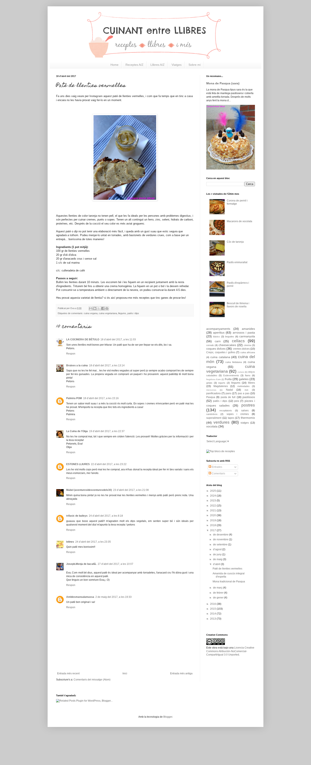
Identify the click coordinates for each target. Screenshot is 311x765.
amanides (248, 328)
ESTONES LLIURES (78, 464)
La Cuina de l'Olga (77, 431)
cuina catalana (220, 357)
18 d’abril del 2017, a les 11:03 (118, 339)
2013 (213, 618)
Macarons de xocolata (239, 221)
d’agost (217, 549)
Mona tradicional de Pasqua (229, 581)
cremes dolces (241, 348)
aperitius (218, 332)
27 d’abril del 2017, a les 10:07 (115, 563)
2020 (213, 515)
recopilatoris (225, 410)
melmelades (243, 386)
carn (218, 341)
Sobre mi (195, 64)
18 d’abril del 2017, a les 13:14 (107, 365)
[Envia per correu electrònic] (91, 308)
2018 (213, 525)
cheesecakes (227, 345)
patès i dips (133, 313)
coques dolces (216, 348)
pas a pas (243, 393)
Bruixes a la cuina (77, 365)
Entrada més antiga (181, 673)
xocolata (211, 426)
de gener (218, 597)
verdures (221, 422)
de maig (218, 559)
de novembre (221, 539)
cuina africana (247, 352)
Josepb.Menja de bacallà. (81, 563)
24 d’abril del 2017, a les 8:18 (106, 515)
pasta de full (228, 397)
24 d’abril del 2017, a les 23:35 (93, 541)
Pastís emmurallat (237, 262)
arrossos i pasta (244, 332)
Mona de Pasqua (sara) (222, 83)
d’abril (217, 564)
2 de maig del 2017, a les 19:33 (113, 596)
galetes (244, 379)
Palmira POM (74, 398)
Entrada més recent (68, 673)
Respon (70, 353)
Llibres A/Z (157, 64)
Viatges (177, 64)
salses (245, 410)
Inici (124, 673)
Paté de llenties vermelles (227, 568)
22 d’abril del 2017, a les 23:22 (109, 464)
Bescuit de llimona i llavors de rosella (238, 305)
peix (236, 401)
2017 (213, 530)
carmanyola (247, 336)
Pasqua (210, 397)
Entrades (216, 466)
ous (246, 390)
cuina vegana (91, 313)
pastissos (248, 397)
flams (247, 375)
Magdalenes (220, 386)
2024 (213, 495)
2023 (213, 500)
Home (114, 64)
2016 (213, 603)
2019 (213, 520)
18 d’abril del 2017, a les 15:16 (101, 398)
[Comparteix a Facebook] (103, 308)
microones (211, 390)
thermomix (248, 417)
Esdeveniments (231, 375)
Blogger (167, 716)
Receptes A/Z (134, 64)
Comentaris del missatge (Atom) (92, 679)
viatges (245, 422)
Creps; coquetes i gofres (220, 352)
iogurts (221, 383)
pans (228, 393)
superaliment (213, 417)
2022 (213, 505)
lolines (70, 541)
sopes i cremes (238, 414)
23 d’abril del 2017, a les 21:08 (131, 490)
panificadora (213, 393)
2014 (213, 613)
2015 (213, 608)
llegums (122, 313)
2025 (213, 490)
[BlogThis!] (95, 308)
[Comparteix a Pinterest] (107, 308)
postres (248, 405)
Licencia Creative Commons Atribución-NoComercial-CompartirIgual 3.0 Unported (230, 651)
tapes (231, 417)
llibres (251, 382)
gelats (209, 383)
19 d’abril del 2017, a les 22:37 (107, 431)
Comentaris (218, 473)
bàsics (216, 336)
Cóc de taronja (235, 241)
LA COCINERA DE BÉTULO (82, 339)
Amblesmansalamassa (80, 596)
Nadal (229, 389)
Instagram (96, 96)
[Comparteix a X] (99, 308)
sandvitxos (211, 414)
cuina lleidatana (233, 362)
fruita (228, 379)
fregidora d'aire (213, 379)
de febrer (218, 592)
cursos (241, 372)
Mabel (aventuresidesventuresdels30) (89, 490)
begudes (229, 336)
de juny (217, 554)
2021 (213, 510)
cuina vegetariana (108, 313)
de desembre (221, 534)
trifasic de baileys (77, 515)
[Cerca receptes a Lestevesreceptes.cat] (220, 451)
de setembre (220, 544)
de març (218, 587)
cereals (210, 345)
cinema (247, 345)
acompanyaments (218, 328)
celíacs (238, 341)
